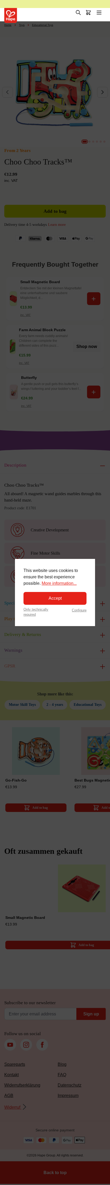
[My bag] (88, 12)
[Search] (78, 12)
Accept (55, 598)
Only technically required (35, 611)
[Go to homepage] (10, 15)
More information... (59, 583)
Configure (79, 610)
